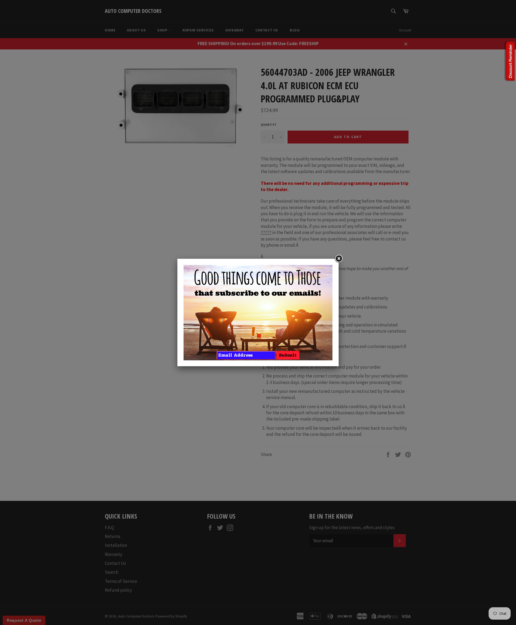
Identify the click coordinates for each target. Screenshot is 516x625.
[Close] (338, 259)
